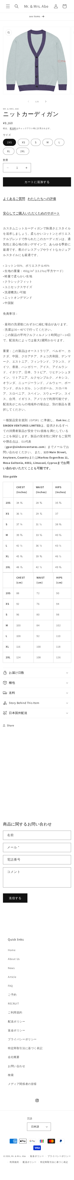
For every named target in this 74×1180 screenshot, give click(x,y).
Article (12, 977)
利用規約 (14, 1162)
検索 (11, 1075)
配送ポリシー (16, 1021)
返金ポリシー (16, 1030)
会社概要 (13, 1057)
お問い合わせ (16, 1066)
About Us (14, 959)
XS (23, 142)
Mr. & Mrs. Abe (18, 1156)
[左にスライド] (28, 101)
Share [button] (10, 725)
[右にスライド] (45, 101)
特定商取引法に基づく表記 (25, 1048)
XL (8, 151)
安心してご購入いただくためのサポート (31, 213)
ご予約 (12, 994)
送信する (15, 898)
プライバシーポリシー (22, 1039)
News (11, 968)
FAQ (10, 986)
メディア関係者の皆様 (22, 1084)
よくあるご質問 (14, 199)
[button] (8, 6)
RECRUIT (13, 1003)
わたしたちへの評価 (42, 199)
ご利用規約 (15, 1012)
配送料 (13, 128)
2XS (9, 142)
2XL (22, 151)
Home (11, 950)
